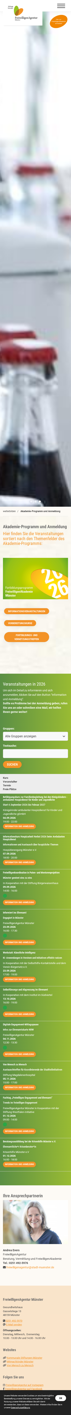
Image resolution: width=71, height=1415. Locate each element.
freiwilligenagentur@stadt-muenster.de (30, 1267)
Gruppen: (9, 728)
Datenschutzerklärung (20, 1407)
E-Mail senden (14, 1324)
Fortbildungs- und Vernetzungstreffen (26, 637)
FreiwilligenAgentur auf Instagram (24, 1385)
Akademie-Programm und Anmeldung (40, 511)
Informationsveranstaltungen (26, 611)
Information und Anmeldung (19, 826)
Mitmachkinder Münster (20, 1361)
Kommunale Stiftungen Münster (24, 1357)
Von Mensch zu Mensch (20, 1365)
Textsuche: (10, 746)
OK (60, 1398)
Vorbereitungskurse (20, 623)
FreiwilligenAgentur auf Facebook (23, 1388)
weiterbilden (9, 511)
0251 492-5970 (14, 1320)
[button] (31, 502)
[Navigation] (61, 6)
